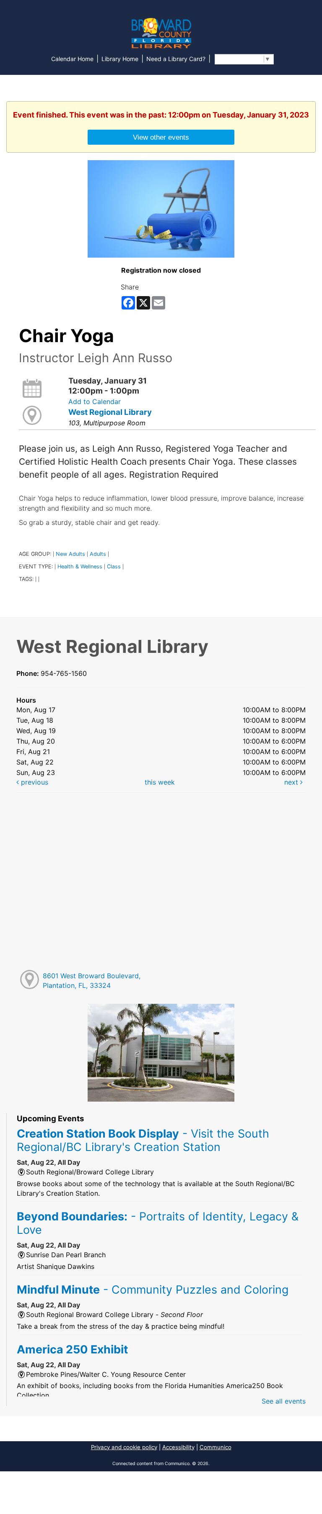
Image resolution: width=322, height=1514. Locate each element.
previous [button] (33, 782)
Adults (98, 554)
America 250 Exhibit (72, 1349)
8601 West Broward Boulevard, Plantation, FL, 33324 (91, 981)
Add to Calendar (94, 401)
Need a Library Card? (175, 58)
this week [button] (160, 782)
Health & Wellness (79, 566)
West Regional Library (110, 412)
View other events (161, 137)
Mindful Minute (152, 1289)
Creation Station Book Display (143, 1140)
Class (114, 566)
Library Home (119, 58)
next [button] (292, 782)
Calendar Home (72, 58)
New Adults (70, 554)
